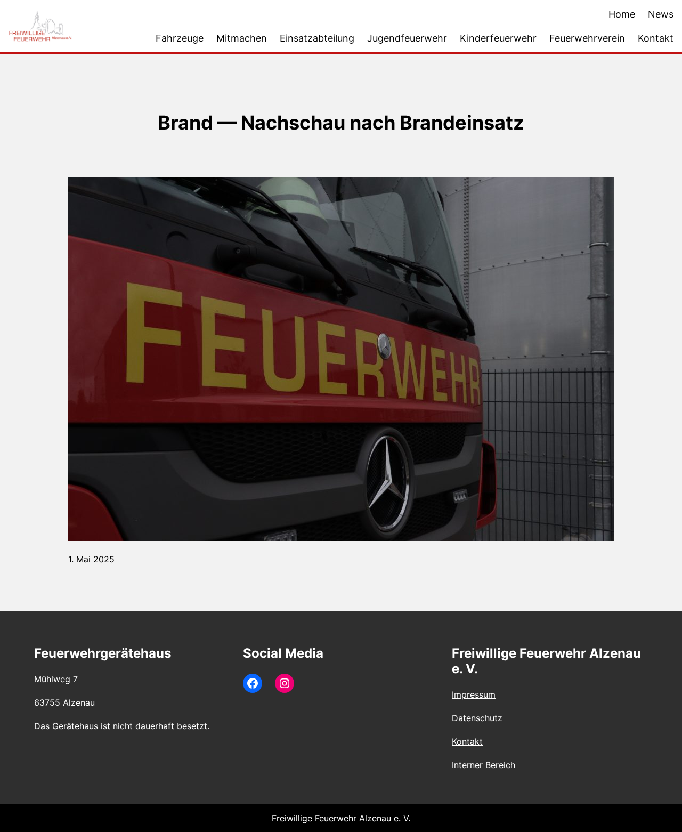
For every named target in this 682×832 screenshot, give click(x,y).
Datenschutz (477, 718)
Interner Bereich (483, 765)
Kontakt (467, 741)
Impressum (474, 694)
